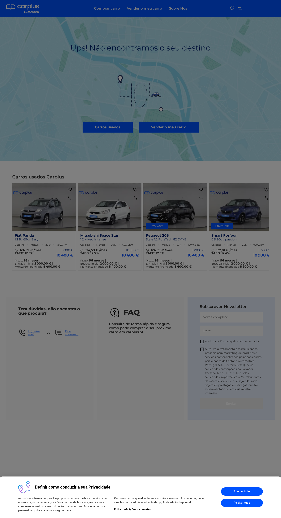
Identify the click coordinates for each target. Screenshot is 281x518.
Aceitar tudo (242, 491)
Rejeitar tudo (242, 502)
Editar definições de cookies (132, 509)
